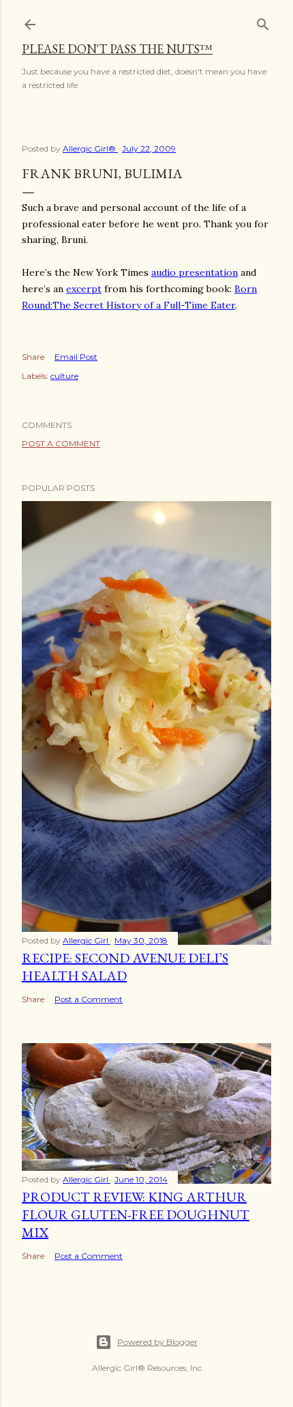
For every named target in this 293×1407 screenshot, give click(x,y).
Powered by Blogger (157, 1342)
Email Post (76, 357)
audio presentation (194, 272)
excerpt (84, 289)
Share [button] (33, 357)
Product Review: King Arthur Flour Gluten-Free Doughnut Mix (135, 1214)
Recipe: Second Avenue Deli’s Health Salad (125, 966)
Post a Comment (61, 443)
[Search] (263, 21)
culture (64, 376)
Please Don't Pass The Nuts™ (117, 49)
